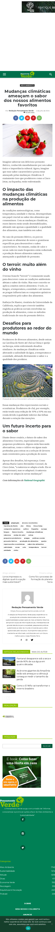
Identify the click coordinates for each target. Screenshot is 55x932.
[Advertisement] (27, 42)
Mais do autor (39, 652)
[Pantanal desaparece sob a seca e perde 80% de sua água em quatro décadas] (9, 661)
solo (24, 547)
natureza (7, 535)
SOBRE (27, 903)
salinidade (8, 547)
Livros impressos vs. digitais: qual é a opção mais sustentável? (14, 579)
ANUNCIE (27, 914)
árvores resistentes (30, 523)
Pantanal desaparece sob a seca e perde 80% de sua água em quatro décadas (34, 661)
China (28, 526)
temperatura (34, 547)
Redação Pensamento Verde (21, 111)
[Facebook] (22, 640)
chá (21, 526)
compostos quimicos (12, 529)
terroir (44, 547)
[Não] (52, 924)
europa (44, 529)
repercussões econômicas (14, 544)
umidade (7, 550)
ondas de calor (19, 535)
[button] (50, 74)
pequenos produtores (12, 538)
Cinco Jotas (37, 526)
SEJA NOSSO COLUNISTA (27, 909)
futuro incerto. (18, 532)
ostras (30, 535)
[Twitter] (33, 640)
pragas (27, 538)
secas (17, 547)
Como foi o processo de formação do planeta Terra (40, 579)
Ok (28, 928)
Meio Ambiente (27, 85)
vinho (16, 550)
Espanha (34, 529)
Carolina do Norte (11, 526)
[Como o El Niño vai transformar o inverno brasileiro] (9, 688)
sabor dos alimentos (36, 544)
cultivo (26, 529)
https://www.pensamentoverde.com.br (27, 611)
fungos (6, 532)
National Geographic (34, 480)
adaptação (15, 523)
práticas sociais (38, 538)
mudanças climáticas (34, 532)
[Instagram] (27, 640)
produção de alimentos (29, 541)
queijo (43, 541)
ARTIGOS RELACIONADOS (16, 652)
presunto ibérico (10, 541)
